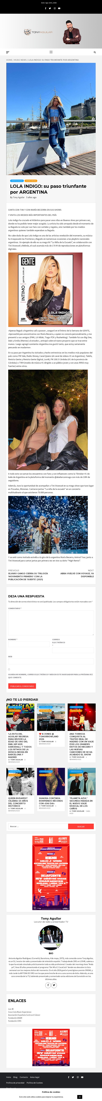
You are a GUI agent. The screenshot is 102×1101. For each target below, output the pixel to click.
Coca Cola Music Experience (19, 1012)
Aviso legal (34, 1077)
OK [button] (80, 1097)
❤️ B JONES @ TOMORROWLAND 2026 (48, 736)
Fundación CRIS (14, 1021)
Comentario (14, 608)
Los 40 (11, 1009)
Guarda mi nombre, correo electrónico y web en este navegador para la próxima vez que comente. (50, 676)
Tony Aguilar (19, 197)
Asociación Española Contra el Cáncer (24, 1015)
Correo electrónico (58, 642)
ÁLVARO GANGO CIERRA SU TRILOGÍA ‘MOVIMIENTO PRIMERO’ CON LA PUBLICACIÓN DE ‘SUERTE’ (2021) (28, 575)
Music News (31, 181)
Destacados (17, 181)
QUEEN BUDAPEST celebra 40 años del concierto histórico (18, 802)
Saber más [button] (70, 1097)
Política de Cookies (35, 1082)
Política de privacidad (15, 1082)
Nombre (12, 639)
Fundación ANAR (15, 1018)
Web (10, 656)
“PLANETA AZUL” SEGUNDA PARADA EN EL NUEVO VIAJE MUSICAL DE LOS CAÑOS (81, 803)
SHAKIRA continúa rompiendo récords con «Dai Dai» (51, 801)
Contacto (24, 1077)
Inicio (8, 1077)
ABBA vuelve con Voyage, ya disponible (77, 573)
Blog (15, 1077)
